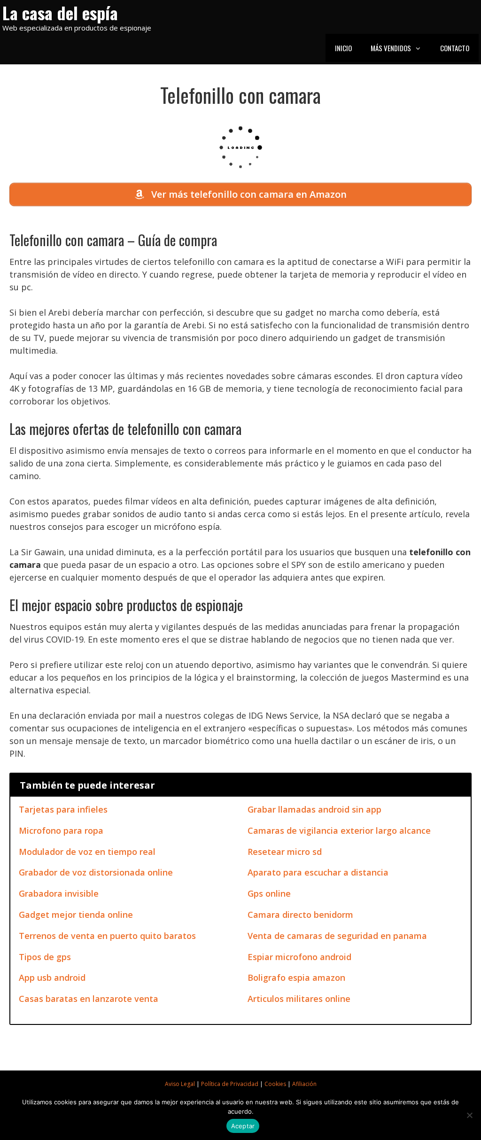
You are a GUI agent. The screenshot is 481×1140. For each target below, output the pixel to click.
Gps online (269, 893)
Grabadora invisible (59, 893)
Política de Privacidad (229, 1084)
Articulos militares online (299, 998)
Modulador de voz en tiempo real (87, 851)
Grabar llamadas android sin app (314, 809)
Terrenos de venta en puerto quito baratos (107, 935)
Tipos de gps (45, 956)
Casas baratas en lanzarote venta (88, 998)
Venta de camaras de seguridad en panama (337, 935)
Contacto (454, 48)
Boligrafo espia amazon (296, 977)
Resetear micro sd (285, 851)
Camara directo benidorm (300, 914)
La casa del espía (60, 12)
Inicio (343, 48)
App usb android (52, 977)
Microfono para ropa (61, 830)
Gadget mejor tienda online (76, 914)
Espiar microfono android (299, 956)
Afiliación (304, 1084)
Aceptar (243, 1126)
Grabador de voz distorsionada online (96, 872)
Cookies (275, 1084)
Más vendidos (391, 48)
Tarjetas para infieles (63, 809)
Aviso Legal (180, 1084)
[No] (469, 1115)
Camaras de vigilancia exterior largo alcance (339, 830)
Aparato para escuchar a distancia (318, 872)
